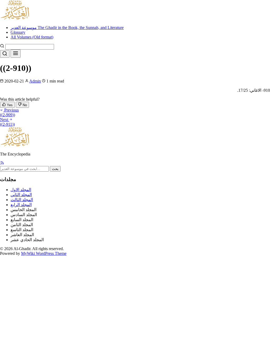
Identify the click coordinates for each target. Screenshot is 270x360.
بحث (55, 169)
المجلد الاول (21, 189)
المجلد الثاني (21, 194)
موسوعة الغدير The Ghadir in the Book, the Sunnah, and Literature (67, 27)
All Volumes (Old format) (32, 37)
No (24, 105)
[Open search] (4, 54)
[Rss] (2, 163)
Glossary (18, 32)
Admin (35, 81)
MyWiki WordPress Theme (43, 253)
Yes (9, 105)
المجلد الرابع (21, 204)
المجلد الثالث (22, 199)
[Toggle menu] (16, 54)
